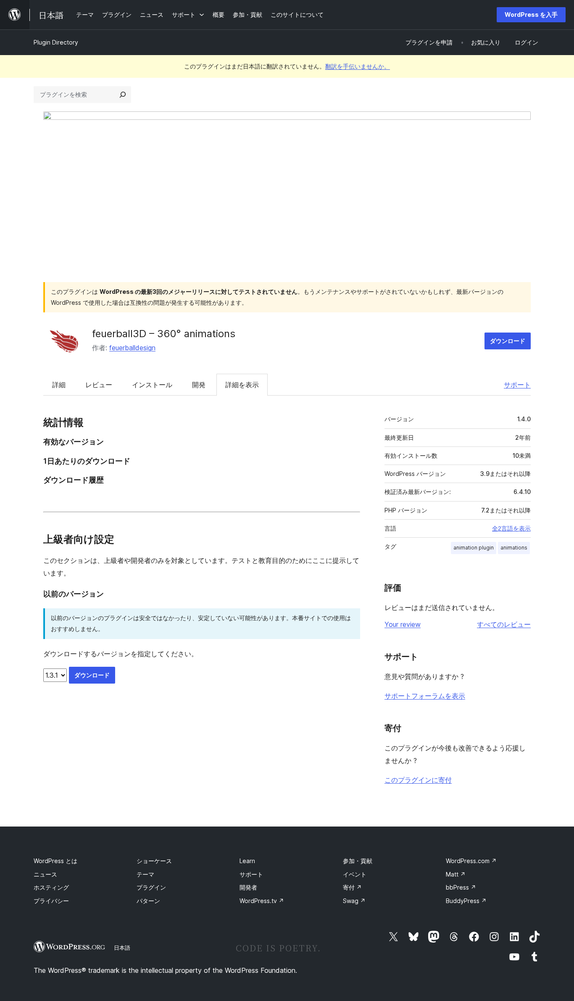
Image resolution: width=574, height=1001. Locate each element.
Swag (354, 900)
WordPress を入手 (531, 14)
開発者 (248, 887)
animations (513, 547)
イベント (354, 874)
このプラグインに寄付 (418, 780)
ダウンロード (507, 340)
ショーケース (154, 860)
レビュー (98, 384)
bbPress (461, 887)
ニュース (45, 874)
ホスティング (51, 887)
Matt (456, 874)
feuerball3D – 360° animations (163, 334)
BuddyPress (466, 900)
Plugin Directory (56, 42)
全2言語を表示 (511, 528)
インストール (152, 384)
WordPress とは (55, 860)
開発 (198, 384)
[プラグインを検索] (122, 94)
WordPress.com (471, 860)
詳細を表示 (242, 384)
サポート (517, 384)
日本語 (122, 947)
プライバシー (51, 900)
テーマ (145, 874)
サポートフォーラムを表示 (424, 696)
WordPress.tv (262, 900)
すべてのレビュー (504, 624)
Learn (247, 860)
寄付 (352, 887)
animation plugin (473, 547)
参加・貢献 (357, 860)
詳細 (59, 384)
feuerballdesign (132, 347)
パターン (148, 900)
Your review (402, 624)
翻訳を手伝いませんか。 (357, 66)
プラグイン (151, 887)
